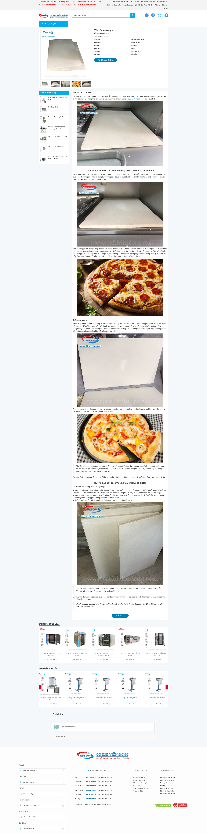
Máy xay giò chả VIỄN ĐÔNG (57, 136)
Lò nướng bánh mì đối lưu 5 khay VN (50, 654)
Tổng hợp (158, 5)
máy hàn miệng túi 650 (157, 698)
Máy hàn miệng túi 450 (77, 698)
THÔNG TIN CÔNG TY (142, 771)
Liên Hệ (137, 5)
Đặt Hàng (165, 5)
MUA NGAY (120, 616)
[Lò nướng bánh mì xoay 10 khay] (77, 639)
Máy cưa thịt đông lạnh (55, 117)
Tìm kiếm (151, 5)
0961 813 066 (91, 1)
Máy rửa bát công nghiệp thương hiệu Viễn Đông (56, 128)
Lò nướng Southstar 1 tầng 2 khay (130, 654)
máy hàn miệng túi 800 (130, 698)
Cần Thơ (22, 777)
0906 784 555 (70, 1)
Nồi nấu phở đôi (53, 107)
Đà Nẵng (22, 823)
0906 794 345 (70, 5)
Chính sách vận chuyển (120, 1)
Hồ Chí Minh (24, 800)
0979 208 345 (51, 5)
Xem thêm (49, 659)
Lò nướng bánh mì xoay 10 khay (77, 654)
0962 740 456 (51, 1)
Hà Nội (21, 788)
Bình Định (23, 765)
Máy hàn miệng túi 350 (103, 698)
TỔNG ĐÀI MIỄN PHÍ (98, 771)
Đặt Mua (165, 8)
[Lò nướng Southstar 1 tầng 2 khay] (130, 639)
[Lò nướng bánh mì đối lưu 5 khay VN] (50, 639)
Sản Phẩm (144, 5)
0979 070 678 (91, 5)
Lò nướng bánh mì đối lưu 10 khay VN (156, 654)
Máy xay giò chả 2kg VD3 (56, 146)
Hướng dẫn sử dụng (128, 5)
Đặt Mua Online (106, 60)
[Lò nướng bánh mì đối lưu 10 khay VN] (156, 639)
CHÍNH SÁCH (167, 771)
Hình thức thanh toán (114, 5)
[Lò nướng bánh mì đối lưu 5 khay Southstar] (103, 639)
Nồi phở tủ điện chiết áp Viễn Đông (57, 98)
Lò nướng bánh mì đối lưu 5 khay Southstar (57, 157)
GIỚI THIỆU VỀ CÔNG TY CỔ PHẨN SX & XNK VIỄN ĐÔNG (148, 1)
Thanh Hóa (23, 811)
